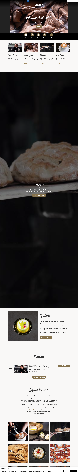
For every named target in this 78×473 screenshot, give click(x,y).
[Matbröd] (47, 47)
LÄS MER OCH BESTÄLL (39, 195)
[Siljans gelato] (31, 47)
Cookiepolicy (48, 471)
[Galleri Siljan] (15, 47)
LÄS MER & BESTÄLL (46, 337)
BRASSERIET (24, 1)
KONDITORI (13, 1)
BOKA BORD (74, 1)
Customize (60, 470)
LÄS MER (64, 365)
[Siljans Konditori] (39, 4)
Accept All (73, 470)
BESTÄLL (69, 1)
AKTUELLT (3, 1)
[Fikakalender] (63, 47)
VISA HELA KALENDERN (39, 377)
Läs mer (10, 61)
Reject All (66, 470)
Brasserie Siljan (32, 409)
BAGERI (8, 1)
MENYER (18, 1)
